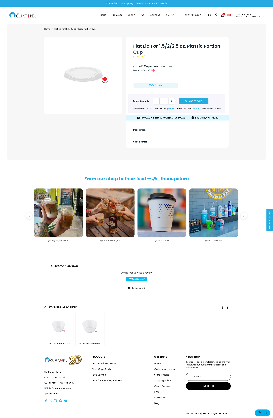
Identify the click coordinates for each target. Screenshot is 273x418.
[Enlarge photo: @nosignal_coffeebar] (58, 212)
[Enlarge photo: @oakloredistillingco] (110, 212)
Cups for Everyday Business (107, 380)
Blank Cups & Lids (101, 369)
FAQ (143, 15)
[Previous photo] (29, 215)
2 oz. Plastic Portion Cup (90, 343)
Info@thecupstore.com (59, 388)
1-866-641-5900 (244, 14)
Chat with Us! (54, 393)
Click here (216, 108)
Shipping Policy (162, 380)
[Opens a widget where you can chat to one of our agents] (262, 413)
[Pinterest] (60, 400)
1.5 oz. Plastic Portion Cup (58, 343)
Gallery (170, 15)
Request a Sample (270, 220)
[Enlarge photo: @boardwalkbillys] (213, 212)
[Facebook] (45, 400)
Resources (160, 397)
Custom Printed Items (104, 363)
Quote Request (193, 15)
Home (103, 15)
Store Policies (161, 374)
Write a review (137, 279)
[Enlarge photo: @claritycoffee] (161, 212)
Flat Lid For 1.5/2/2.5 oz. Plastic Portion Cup (75, 29)
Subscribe (208, 386)
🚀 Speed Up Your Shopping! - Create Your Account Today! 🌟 (136, 3)
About (131, 15)
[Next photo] (243, 215)
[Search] (209, 15)
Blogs (157, 403)
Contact (155, 15)
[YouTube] (65, 400)
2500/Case (155, 85)
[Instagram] (55, 400)
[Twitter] (50, 400)
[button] (139, 56)
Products (117, 15)
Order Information (164, 369)
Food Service (99, 374)
